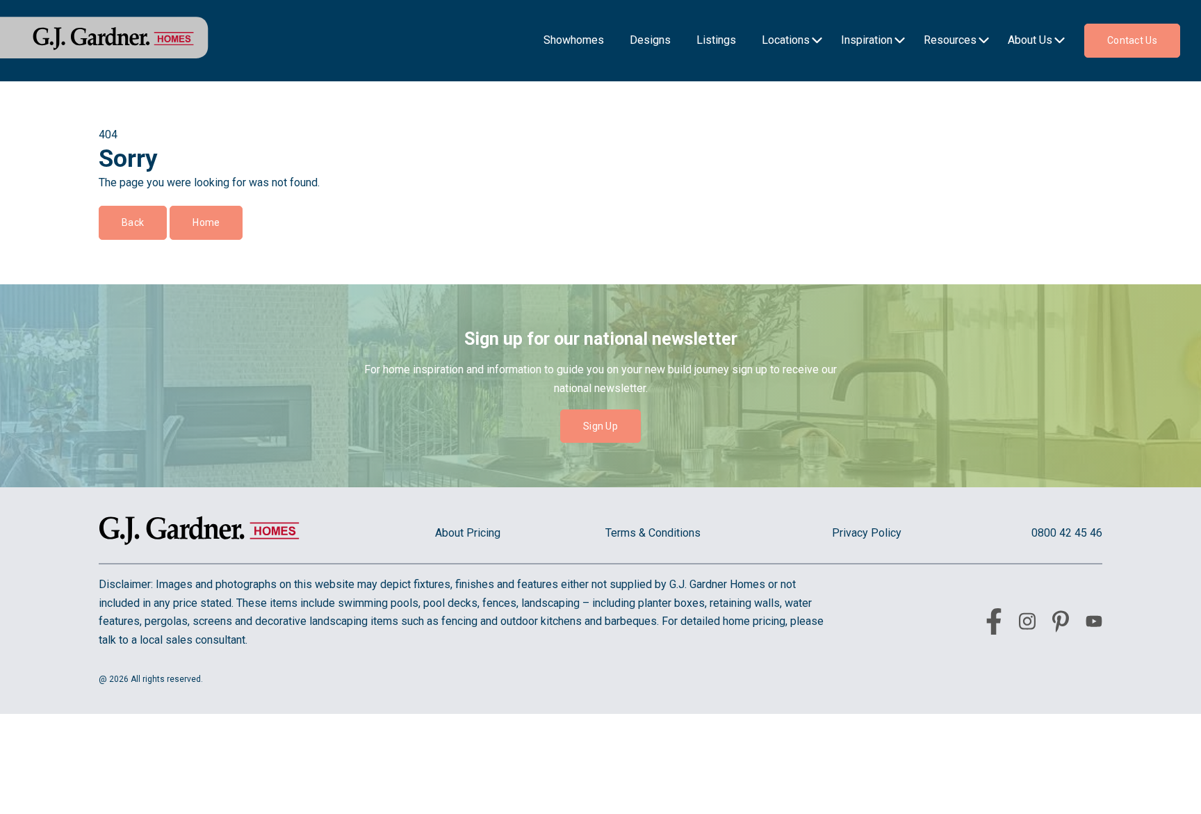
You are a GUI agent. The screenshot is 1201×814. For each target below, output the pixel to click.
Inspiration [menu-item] (866, 40)
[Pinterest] (1060, 624)
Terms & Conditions (653, 532)
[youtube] (1094, 624)
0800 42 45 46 (1066, 532)
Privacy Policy (866, 532)
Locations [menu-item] (786, 40)
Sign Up (600, 426)
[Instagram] (1027, 624)
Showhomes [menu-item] (574, 40)
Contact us (1132, 40)
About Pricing (467, 532)
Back (133, 222)
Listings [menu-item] (716, 40)
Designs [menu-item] (650, 40)
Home (206, 222)
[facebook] (994, 624)
